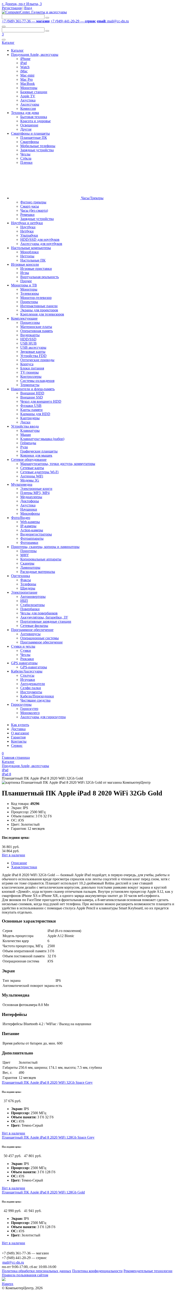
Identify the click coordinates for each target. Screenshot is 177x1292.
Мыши (25, 435)
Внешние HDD (32, 393)
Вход (28, 8)
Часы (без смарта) (34, 210)
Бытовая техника (33, 117)
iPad (23, 63)
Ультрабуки (29, 235)
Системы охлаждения (37, 381)
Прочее (26, 281)
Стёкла (25, 158)
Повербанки (30, 609)
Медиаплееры (31, 497)
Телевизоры (29, 293)
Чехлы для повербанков (39, 613)
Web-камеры (30, 522)
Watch (25, 67)
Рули (24, 447)
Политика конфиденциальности (97, 1271)
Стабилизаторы (32, 605)
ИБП (24, 601)
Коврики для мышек (36, 455)
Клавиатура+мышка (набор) (42, 439)
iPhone (25, 59)
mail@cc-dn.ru (113, 21)
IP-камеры (28, 526)
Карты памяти (31, 410)
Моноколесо (30, 713)
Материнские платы (36, 327)
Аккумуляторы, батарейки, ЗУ (44, 617)
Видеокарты (30, 335)
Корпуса (26, 364)
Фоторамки (29, 543)
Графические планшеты (39, 451)
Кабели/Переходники (37, 696)
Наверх (7, 1284)
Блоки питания (32, 368)
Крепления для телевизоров (42, 314)
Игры (24, 273)
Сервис (17, 745)
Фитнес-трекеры (33, 202)
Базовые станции (33, 92)
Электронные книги (36, 489)
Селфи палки (30, 688)
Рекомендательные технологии (148, 1271)
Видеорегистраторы (36, 534)
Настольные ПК (33, 260)
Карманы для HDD (35, 414)
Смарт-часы (29, 206)
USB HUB (28, 343)
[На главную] (34, 12)
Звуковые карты (32, 352)
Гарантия (18, 737)
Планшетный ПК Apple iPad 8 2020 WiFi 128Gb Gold (43, 1192)
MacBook (27, 84)
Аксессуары (29, 104)
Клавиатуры (30, 430)
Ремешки (27, 215)
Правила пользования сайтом (25, 1275)
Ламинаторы (30, 567)
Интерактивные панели (39, 306)
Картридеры (30, 418)
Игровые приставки (36, 269)
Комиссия (28, 108)
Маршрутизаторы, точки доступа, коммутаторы (57, 464)
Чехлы (25, 154)
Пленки (26, 162)
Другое (26, 129)
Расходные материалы (37, 572)
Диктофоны (29, 501)
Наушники (28, 509)
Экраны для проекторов (39, 310)
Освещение (29, 125)
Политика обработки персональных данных (36, 1271)
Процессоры (30, 322)
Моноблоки (29, 252)
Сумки (25, 650)
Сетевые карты (32, 468)
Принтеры (28, 551)
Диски (25, 422)
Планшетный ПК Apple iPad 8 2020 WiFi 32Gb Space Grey (47, 1082)
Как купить (20, 725)
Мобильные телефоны (37, 146)
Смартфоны (29, 142)
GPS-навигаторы (33, 667)
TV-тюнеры (29, 372)
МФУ (24, 555)
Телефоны (28, 584)
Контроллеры (30, 376)
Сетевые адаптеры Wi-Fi (39, 472)
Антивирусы (30, 634)
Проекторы (29, 302)
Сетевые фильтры (34, 626)
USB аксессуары (33, 347)
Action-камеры (31, 530)
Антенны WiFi (31, 476)
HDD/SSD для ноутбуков (39, 239)
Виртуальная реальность (39, 277)
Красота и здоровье (35, 121)
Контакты (19, 741)
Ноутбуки (27, 227)
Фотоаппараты (32, 538)
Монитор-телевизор (36, 298)
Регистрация (12, 8)
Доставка (18, 729)
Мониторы (28, 88)
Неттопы (27, 256)
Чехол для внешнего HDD (40, 401)
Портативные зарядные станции (45, 621)
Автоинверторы (33, 596)
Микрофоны (30, 513)
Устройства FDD (33, 356)
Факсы (25, 580)
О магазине (20, 733)
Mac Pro (26, 79)
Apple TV (27, 96)
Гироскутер (29, 709)
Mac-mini (27, 75)
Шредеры (27, 588)
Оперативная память (36, 331)
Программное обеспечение (41, 642)
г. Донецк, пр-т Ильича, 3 (22, 4)
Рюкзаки (27, 659)
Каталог (8, 43)
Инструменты (31, 692)
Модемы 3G (29, 480)
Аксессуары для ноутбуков (41, 244)
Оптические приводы (37, 360)
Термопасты (29, 385)
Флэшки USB (30, 406)
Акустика (27, 100)
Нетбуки (27, 231)
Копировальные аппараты (40, 559)
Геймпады (28, 443)
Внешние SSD (31, 397)
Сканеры (27, 563)
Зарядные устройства (37, 150)
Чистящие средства (35, 700)
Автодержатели (32, 684)
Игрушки (27, 680)
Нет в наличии (13, 855)
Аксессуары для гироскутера (43, 717)
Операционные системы (39, 638)
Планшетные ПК (33, 138)
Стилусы (27, 675)
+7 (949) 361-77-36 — (26, 21)
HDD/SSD (28, 339)
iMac (24, 71)
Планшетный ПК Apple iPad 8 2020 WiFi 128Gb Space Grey (48, 1137)
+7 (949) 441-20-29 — (73, 21)
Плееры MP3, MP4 (35, 493)
